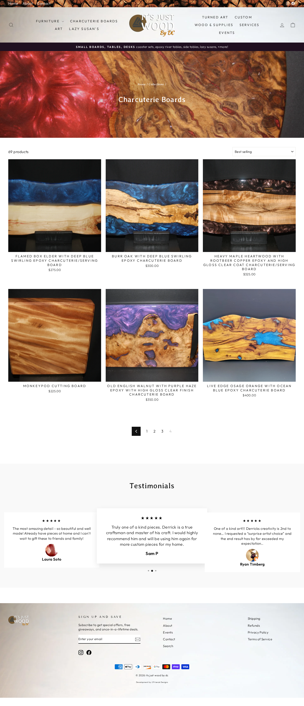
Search (168, 646)
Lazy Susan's (84, 29)
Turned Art (215, 17)
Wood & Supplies (214, 25)
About (28, 3)
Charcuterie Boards (94, 21)
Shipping (254, 618)
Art (59, 29)
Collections (156, 84)
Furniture (48, 21)
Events (227, 33)
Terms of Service (260, 639)
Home (13, 3)
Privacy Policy (258, 632)
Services (249, 25)
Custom (243, 17)
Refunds (254, 626)
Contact (43, 3)
